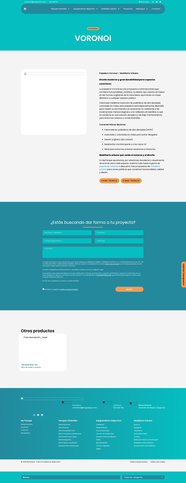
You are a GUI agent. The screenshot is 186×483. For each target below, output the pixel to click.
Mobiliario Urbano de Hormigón (146, 440)
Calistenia (100, 424)
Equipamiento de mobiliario (144, 446)
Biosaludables (101, 443)
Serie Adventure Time (67, 431)
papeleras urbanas (108, 166)
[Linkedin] (160, 1)
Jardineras (138, 431)
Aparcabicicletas (140, 434)
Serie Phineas (64, 427)
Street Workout (101, 427)
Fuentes (137, 437)
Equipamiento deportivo (84, 9)
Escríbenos (77, 405)
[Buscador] (140, 2)
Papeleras (93, 29)
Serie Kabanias (64, 424)
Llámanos (117, 405)
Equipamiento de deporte (106, 437)
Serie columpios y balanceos (70, 434)
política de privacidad (112, 264)
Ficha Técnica (109, 181)
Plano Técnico (131, 181)
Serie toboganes (65, 440)
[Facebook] (156, 1)
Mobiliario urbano (109, 9)
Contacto (156, 9)
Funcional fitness (102, 431)
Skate (98, 440)
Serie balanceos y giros (68, 437)
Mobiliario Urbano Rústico (144, 443)
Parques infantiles (59, 9)
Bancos (137, 424)
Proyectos (127, 9)
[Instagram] (152, 1)
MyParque (140, 9)
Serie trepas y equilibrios (68, 443)
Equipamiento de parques (69, 446)
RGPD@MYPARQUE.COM (104, 275)
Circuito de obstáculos (105, 434)
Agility (98, 449)
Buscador (145, 2)
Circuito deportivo (103, 446)
